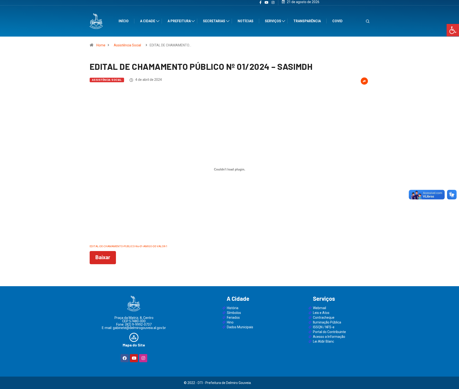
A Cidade (147, 21)
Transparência (307, 21)
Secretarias (214, 21)
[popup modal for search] (361, 21)
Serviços (273, 21)
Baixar (102, 257)
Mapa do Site (134, 345)
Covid (337, 21)
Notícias (245, 21)
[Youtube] (134, 358)
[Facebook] (124, 358)
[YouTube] (266, 2)
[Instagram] (273, 2)
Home (100, 45)
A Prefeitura (179, 21)
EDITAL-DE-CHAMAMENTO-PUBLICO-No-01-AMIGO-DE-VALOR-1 (128, 246)
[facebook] (260, 2)
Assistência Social (127, 45)
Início (124, 21)
